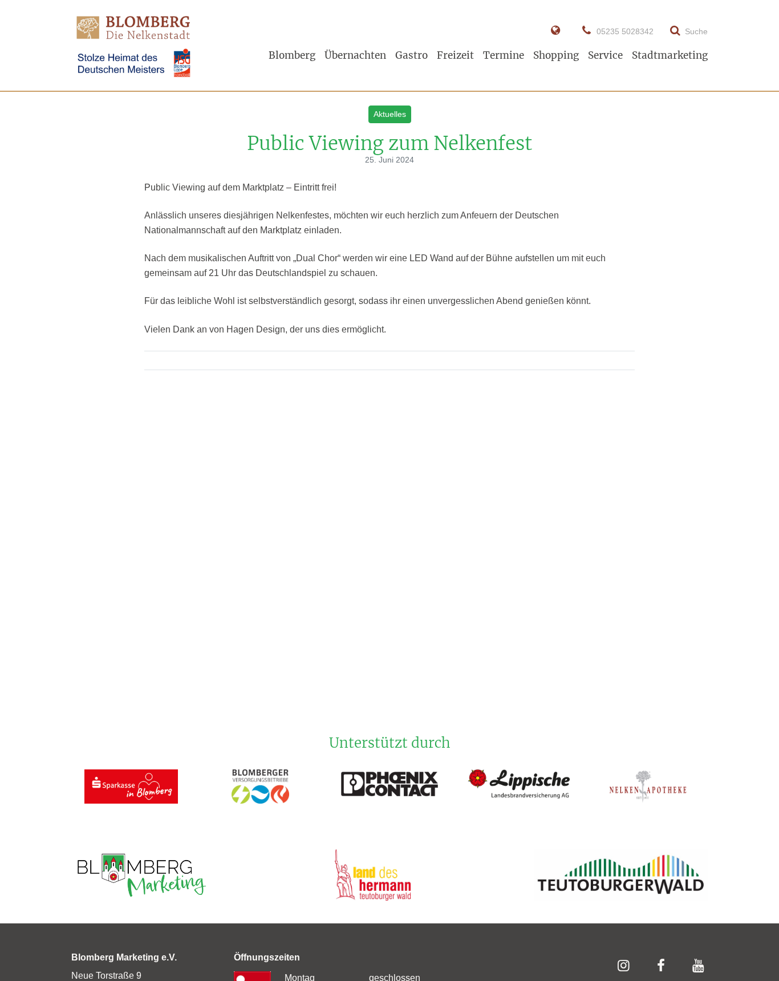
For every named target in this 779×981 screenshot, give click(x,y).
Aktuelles (390, 114)
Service (605, 55)
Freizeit (455, 55)
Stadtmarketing (670, 55)
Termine (503, 55)
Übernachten (355, 55)
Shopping (556, 55)
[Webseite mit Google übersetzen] (555, 31)
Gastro (411, 55)
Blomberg (292, 55)
